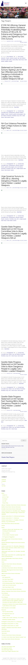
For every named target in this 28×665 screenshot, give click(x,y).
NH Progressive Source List (8, 613)
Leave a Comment (24, 42)
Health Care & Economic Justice (9, 585)
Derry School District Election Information (10, 523)
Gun (18, 58)
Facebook (4, 479)
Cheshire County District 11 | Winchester (10, 518)
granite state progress (18, 114)
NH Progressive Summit (7, 648)
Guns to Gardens (6, 533)
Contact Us (4, 495)
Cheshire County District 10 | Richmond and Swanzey (13, 516)
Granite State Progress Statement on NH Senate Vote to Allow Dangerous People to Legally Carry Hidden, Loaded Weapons (12, 366)
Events (3, 527)
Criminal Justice (12, 112)
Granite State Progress (18, 41)
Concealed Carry (4, 112)
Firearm (7, 58)
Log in (15, 661)
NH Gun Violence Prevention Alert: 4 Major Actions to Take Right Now (14, 125)
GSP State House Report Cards (8, 646)
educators (3, 58)
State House (21, 59)
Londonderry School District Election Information (12, 568)
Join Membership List (6, 566)
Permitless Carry (15, 115)
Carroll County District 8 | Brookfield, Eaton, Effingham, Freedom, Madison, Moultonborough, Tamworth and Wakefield (13, 512)
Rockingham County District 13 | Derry (10, 623)
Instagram (4, 481)
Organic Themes (14, 659)
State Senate (7, 117)
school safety (15, 59)
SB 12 (21, 115)
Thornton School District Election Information (11, 635)
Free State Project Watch (7, 579)
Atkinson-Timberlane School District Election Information (14, 505)
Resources (4, 609)
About (3, 493)
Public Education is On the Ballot (9, 607)
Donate (3, 525)
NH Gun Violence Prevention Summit (10, 535)
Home (3, 562)
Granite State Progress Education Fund (10, 651)
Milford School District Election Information (11, 573)
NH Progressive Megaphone (8, 537)
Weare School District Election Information (11, 639)
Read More (16, 107)
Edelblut (3, 114)
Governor (11, 114)
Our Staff (4, 501)
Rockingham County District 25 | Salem (10, 625)
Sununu (10, 61)
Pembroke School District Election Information (11, 589)
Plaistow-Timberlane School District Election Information (14, 591)
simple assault (20, 168)
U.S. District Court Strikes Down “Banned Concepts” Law (14, 637)
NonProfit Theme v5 (5, 659)
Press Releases (10, 56)
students (6, 61)
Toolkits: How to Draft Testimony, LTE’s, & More (13, 617)
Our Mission (4, 499)
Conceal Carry (21, 111)
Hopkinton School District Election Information (12, 564)
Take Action (4, 633)
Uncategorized (10, 111)
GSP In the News (6, 595)
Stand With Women (6, 631)
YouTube (3, 485)
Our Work (4, 575)
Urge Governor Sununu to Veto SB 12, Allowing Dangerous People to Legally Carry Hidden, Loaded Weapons (14, 180)
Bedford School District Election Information (11, 507)
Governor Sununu (13, 58)
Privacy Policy (5, 502)
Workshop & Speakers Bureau (8, 619)
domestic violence (19, 112)
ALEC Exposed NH (6, 577)
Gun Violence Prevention (6, 115)
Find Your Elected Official (7, 611)
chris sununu (20, 56)
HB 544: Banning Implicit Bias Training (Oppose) (12, 583)
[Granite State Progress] (5, 3)
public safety (9, 59)
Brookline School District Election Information (11, 509)
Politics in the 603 (6, 615)
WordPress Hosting (20, 659)
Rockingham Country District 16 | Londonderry (12, 621)
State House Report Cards (8, 587)
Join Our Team (5, 497)
